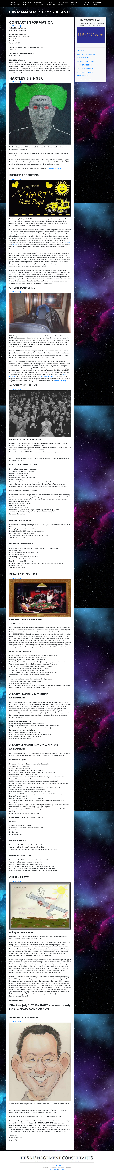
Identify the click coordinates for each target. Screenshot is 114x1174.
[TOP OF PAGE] (16, 26)
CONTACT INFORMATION (15, 4)
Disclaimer (61, 1169)
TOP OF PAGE (81, 51)
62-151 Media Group (48, 376)
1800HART (67, 242)
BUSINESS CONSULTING (38, 4)
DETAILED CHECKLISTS (75, 4)
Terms (51, 1169)
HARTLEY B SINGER (27, 4)
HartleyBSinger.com (54, 168)
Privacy (56, 1169)
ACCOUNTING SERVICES (63, 4)
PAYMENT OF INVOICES (97, 4)
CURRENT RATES (87, 4)
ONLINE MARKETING (51, 4)
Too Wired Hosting (59, 381)
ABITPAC (15, 245)
